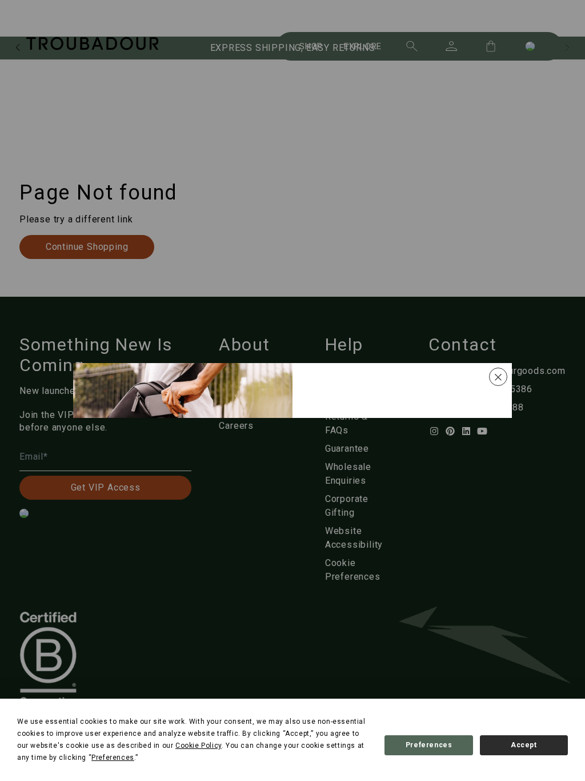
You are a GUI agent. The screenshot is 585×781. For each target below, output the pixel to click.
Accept (524, 745)
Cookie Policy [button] (198, 746)
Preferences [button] (112, 758)
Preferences (429, 745)
